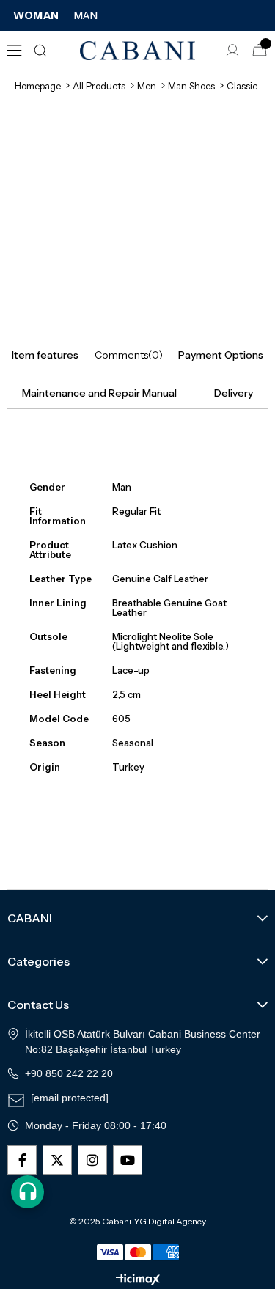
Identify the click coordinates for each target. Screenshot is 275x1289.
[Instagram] (92, 1160)
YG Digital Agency (169, 1221)
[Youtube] (127, 1160)
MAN (86, 15)
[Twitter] (57, 1160)
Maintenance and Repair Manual (99, 393)
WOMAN (36, 15)
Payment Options (220, 354)
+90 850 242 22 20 (69, 1073)
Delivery (233, 393)
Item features (45, 354)
